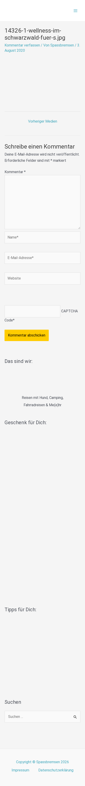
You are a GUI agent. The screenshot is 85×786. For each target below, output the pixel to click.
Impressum (20, 770)
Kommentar (15, 172)
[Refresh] (36, 296)
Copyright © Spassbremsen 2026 (42, 762)
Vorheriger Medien (42, 121)
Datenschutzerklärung (55, 770)
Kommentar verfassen (22, 45)
